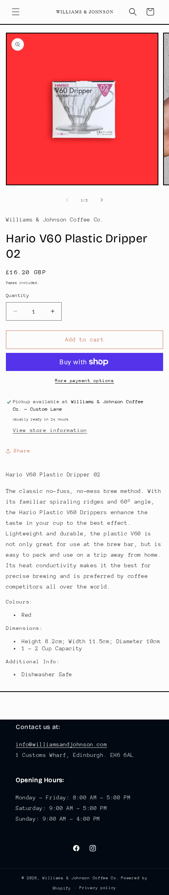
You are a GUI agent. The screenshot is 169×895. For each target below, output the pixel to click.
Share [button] (22, 451)
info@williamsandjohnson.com (61, 744)
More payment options (84, 380)
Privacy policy (97, 888)
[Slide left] (67, 200)
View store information (50, 430)
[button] (15, 11)
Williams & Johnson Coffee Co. (80, 878)
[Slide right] (101, 200)
